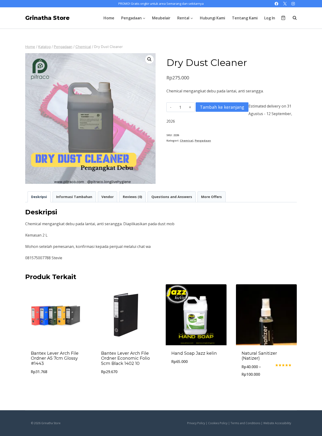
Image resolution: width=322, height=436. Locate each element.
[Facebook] (276, 3)
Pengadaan (203, 140)
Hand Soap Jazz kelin (194, 353)
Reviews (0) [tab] (132, 196)
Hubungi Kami (212, 18)
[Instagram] (293, 3)
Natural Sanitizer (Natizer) (259, 356)
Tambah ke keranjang (222, 107)
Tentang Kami (245, 18)
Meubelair (161, 18)
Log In (269, 18)
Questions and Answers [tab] (171, 196)
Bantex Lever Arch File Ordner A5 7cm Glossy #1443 (54, 358)
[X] (285, 3)
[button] (149, 59)
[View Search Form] (292, 18)
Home (108, 18)
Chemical (186, 140)
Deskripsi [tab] (39, 196)
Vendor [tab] (107, 196)
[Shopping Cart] (283, 18)
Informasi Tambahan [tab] (74, 196)
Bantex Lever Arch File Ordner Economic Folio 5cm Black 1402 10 (125, 358)
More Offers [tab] (211, 196)
